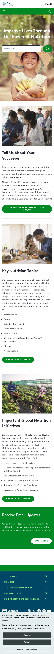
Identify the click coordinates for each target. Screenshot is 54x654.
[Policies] (46, 582)
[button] (49, 11)
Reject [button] (27, 642)
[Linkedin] (29, 611)
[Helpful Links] (46, 593)
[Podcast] (34, 611)
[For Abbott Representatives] (46, 599)
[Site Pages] (46, 576)
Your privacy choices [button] (27, 649)
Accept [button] (27, 635)
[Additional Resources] (46, 587)
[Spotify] (39, 611)
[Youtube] (49, 611)
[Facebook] (44, 611)
